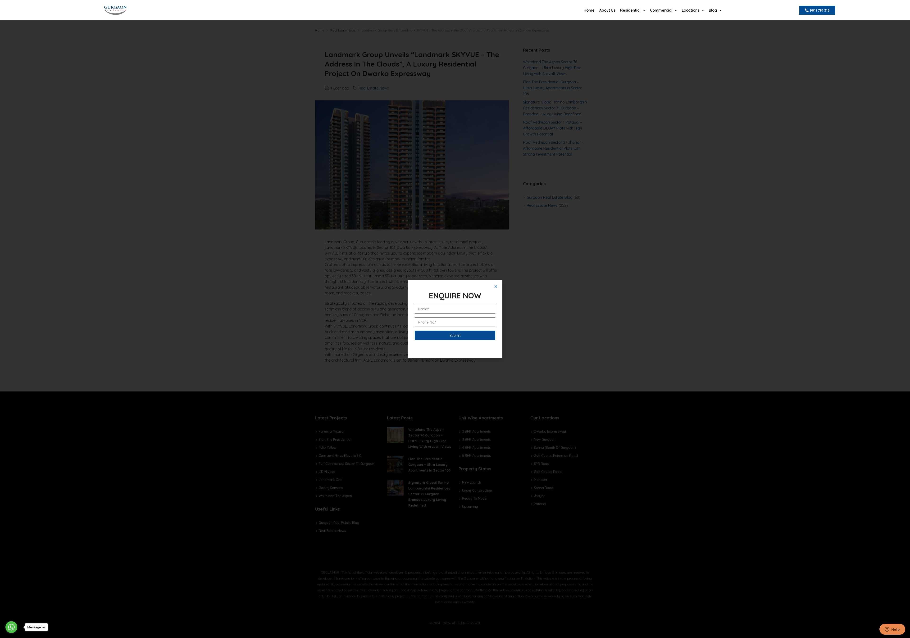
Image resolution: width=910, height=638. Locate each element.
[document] (455, 319)
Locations (690, 10)
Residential (630, 10)
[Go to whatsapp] (11, 627)
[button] (496, 286)
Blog (713, 10)
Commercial (661, 10)
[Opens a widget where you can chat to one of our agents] (892, 630)
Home (589, 10)
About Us (607, 10)
